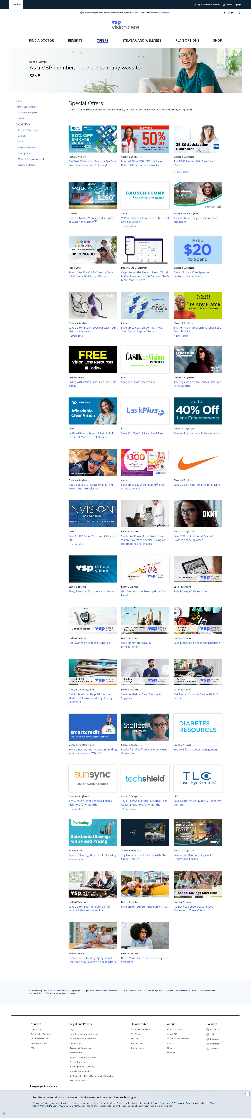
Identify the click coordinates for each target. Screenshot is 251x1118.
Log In (199, 4)
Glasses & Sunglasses (28, 112)
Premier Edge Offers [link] (25, 106)
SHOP (217, 40)
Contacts (22, 118)
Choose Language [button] (233, 4)
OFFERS (102, 40)
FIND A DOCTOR (41, 40)
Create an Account (212, 4)
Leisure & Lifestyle (26, 164)
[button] (239, 13)
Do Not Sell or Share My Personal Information (92, 1076)
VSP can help (163, 12)
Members (16, 4)
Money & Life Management (31, 159)
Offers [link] (19, 101)
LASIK (21, 141)
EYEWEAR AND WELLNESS (141, 40)
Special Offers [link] (23, 124)
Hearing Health (25, 153)
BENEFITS (75, 40)
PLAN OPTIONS (187, 40)
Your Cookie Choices (80, 1080)
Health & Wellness (26, 147)
